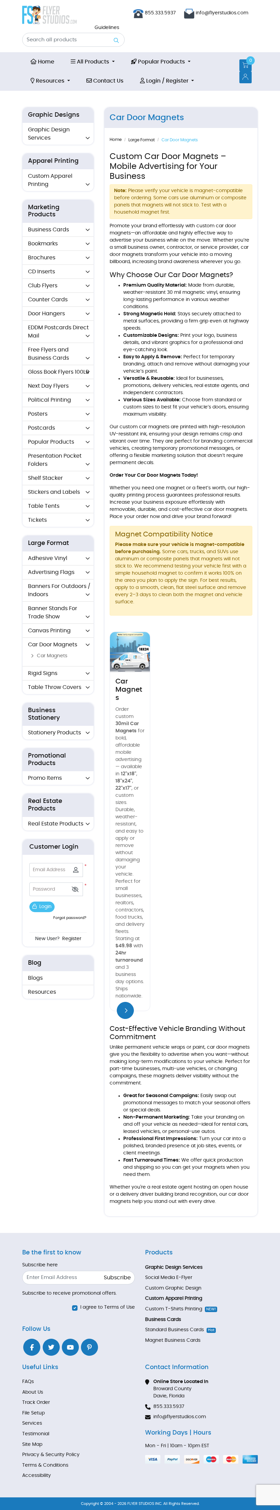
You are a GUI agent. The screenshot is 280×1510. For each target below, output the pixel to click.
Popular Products (51, 442)
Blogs (35, 978)
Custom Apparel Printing (50, 180)
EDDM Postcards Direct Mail (58, 332)
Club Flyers (42, 285)
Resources (42, 992)
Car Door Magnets (52, 644)
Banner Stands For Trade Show (52, 612)
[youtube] (70, 1347)
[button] (75, 889)
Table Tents (43, 506)
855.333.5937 (159, 13)
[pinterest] (89, 1347)
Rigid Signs (42, 673)
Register (71, 938)
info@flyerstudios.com (222, 13)
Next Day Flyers (48, 386)
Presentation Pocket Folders (55, 460)
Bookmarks (43, 243)
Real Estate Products (55, 823)
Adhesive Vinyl (47, 558)
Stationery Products (54, 732)
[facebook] (31, 1347)
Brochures (41, 257)
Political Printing (49, 400)
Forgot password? (69, 918)
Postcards (41, 428)
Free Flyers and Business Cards (48, 354)
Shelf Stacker (45, 478)
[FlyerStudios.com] (49, 14)
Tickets (37, 520)
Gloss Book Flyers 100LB (58, 372)
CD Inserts (41, 271)
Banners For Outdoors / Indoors (59, 590)
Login (45, 906)
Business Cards (48, 229)
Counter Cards (48, 299)
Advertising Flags (51, 572)
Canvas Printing (49, 630)
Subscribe (117, 1277)
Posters (37, 414)
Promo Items (45, 778)
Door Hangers (46, 313)
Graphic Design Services (49, 134)
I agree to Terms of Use (107, 1307)
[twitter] (51, 1347)
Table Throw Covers (54, 687)
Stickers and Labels (54, 492)
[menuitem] (42, 61)
